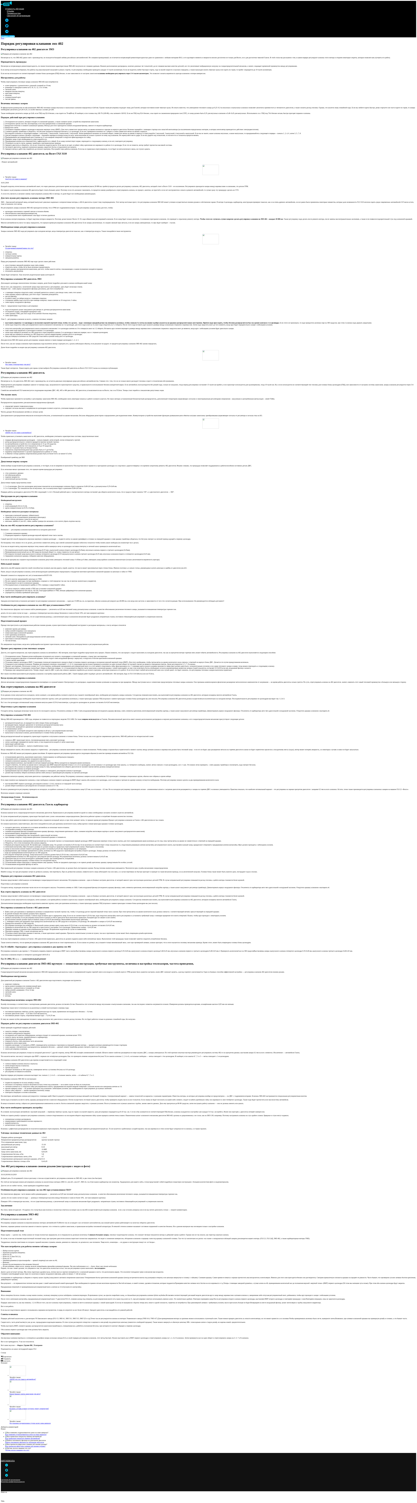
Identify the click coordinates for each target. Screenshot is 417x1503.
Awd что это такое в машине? (16, 179)
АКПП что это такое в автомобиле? (18, 433)
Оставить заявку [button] (8, 36)
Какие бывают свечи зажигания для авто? (25, 1394)
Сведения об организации (18, 16)
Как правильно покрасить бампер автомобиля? (22, 1438)
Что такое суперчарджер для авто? (18, 364)
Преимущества (14, 13)
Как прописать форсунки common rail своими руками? (25, 1446)
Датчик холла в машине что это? (17, 1450)
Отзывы (10, 11)
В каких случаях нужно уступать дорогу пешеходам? (29, 1409)
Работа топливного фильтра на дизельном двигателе (24, 1442)
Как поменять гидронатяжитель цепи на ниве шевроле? (26, 1434)
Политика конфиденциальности (13, 1482)
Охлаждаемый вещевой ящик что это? (19, 248)
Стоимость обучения (14, 9)
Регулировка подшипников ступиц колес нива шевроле (30, 1423)
